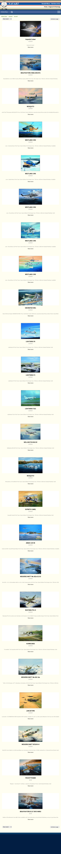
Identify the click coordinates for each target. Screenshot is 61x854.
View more (30, 47)
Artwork (10, 16)
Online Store (4, 16)
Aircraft (16, 16)
